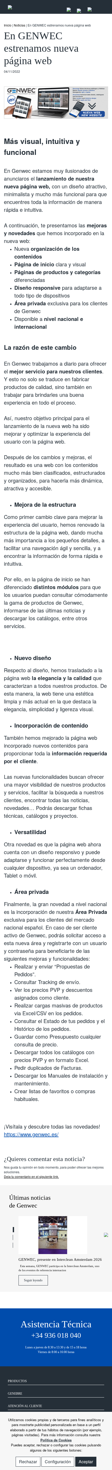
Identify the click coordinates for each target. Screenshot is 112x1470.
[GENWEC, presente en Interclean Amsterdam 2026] (60, 1235)
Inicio (7, 25)
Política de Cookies (56, 1440)
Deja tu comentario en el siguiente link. (31, 1176)
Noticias (19, 25)
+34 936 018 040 (56, 1335)
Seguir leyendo (33, 1280)
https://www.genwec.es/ (31, 1134)
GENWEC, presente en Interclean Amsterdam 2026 (60, 1259)
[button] (13, 1230)
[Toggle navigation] (98, 7)
